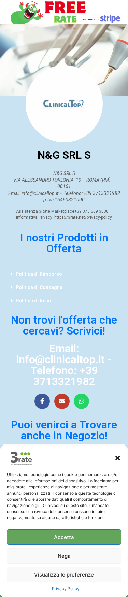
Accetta (64, 537)
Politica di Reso (33, 300)
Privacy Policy (66, 588)
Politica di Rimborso (39, 274)
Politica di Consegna (39, 287)
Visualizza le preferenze (64, 574)
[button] (117, 458)
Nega (64, 556)
